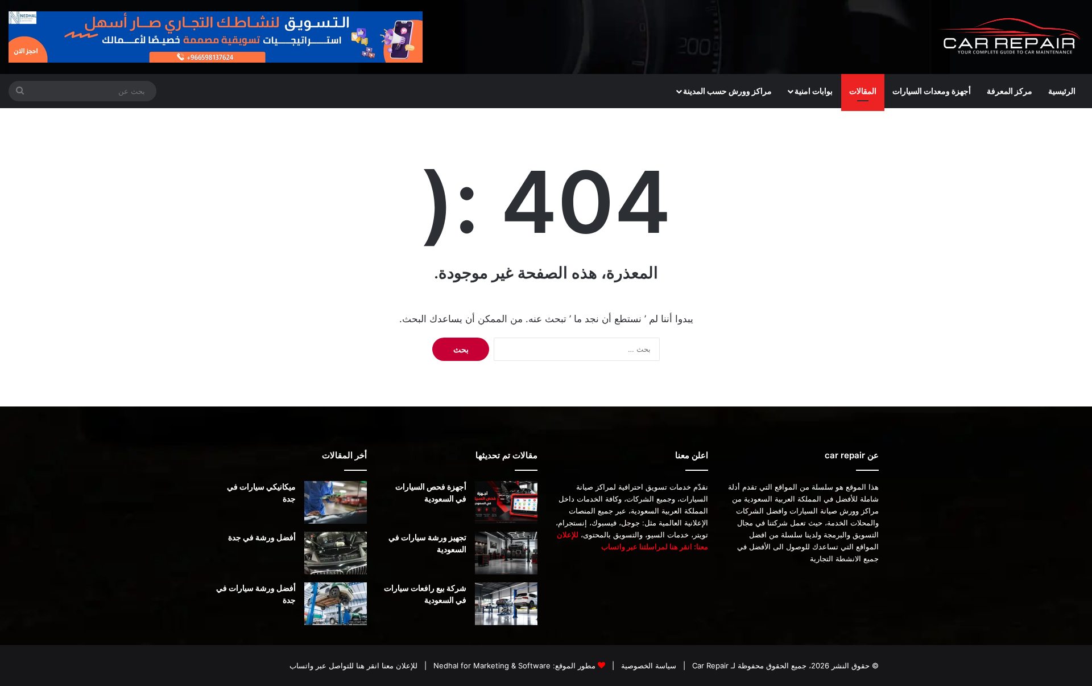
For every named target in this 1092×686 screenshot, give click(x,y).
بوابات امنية (814, 91)
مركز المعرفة (1009, 91)
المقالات (862, 91)
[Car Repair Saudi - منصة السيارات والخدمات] (1010, 37)
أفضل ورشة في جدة (262, 537)
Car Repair (709, 665)
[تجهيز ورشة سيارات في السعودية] (506, 553)
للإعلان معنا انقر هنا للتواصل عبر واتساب (353, 665)
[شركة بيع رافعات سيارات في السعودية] (506, 603)
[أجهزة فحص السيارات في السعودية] (506, 502)
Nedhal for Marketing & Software (491, 665)
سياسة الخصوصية (647, 665)
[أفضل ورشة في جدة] (335, 553)
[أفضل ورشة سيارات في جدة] (335, 603)
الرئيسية (1062, 91)
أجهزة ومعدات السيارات (931, 91)
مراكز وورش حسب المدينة (727, 91)
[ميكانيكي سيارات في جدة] (335, 502)
